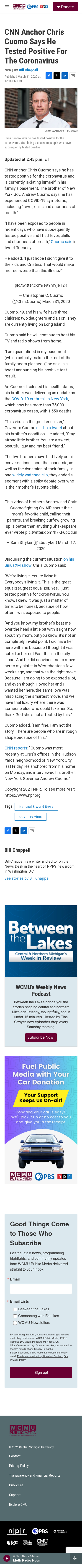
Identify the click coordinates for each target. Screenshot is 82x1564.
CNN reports (16, 748)
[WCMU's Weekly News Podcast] (41, 941)
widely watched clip (30, 475)
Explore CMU (18, 1504)
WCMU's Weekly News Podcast (41, 990)
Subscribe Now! (41, 1037)
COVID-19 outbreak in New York (39, 398)
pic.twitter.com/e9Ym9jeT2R (41, 285)
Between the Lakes (33, 1308)
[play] (7, 1558)
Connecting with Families (38, 1315)
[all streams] (76, 1558)
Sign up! (41, 1372)
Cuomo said (61, 241)
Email (15, 1279)
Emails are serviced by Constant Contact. (40, 1356)
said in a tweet (49, 427)
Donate (67, 7)
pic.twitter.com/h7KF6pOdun (51, 532)
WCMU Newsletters (34, 1322)
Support (15, 1495)
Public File (16, 1485)
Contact (14, 1456)
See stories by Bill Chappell (27, 878)
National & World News (36, 806)
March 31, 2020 (56, 301)
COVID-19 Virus (30, 817)
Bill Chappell (28, 70)
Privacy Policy (19, 1466)
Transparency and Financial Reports (34, 1475)
